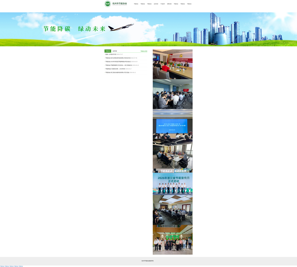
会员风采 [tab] (115, 51)
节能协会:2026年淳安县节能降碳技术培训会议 (118, 61)
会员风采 (156, 3)
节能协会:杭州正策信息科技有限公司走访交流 (117, 58)
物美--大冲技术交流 (110, 54)
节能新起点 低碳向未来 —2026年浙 (115, 69)
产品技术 (162, 3)
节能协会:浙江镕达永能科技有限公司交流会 (117, 72)
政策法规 (169, 3)
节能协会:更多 (144, 51)
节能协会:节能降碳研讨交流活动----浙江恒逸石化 (118, 65)
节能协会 (136, 3)
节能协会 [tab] (108, 51)
